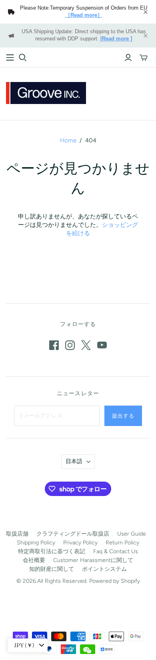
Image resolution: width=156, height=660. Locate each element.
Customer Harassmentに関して (93, 560)
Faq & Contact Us (115, 551)
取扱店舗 (17, 533)
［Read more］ (83, 15)
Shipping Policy (36, 542)
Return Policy (122, 542)
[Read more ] (116, 39)
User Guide (131, 533)
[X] (86, 345)
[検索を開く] (23, 58)
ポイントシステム (104, 569)
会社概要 (34, 560)
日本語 (74, 461)
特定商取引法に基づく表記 (51, 551)
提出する (123, 415)
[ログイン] (128, 57)
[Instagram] (70, 345)
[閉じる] (145, 12)
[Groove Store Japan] (46, 92)
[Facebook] (54, 345)
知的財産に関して (51, 569)
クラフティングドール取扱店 (72, 533)
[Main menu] (10, 58)
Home (68, 140)
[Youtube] (102, 345)
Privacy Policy (80, 542)
